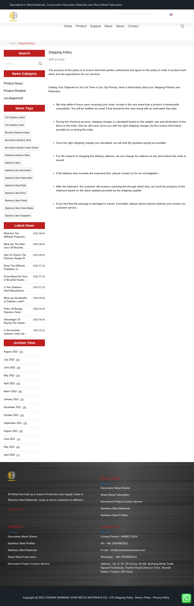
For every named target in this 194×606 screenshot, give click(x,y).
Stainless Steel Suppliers (18, 215)
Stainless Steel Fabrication (18, 178)
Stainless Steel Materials (115, 508)
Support (95, 26)
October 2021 (11, 415)
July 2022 (9, 359)
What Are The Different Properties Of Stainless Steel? (14, 235)
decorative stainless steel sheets (21, 147)
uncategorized (13, 98)
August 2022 (11, 351)
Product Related (15, 90)
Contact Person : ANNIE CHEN (119, 536)
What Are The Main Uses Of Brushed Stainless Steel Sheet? (14, 246)
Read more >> (16, 509)
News (108, 26)
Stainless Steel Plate (15, 185)
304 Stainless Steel (15, 117)
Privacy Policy (161, 597)
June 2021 (9, 438)
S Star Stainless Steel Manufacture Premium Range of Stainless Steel (14, 289)
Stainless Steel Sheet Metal (19, 208)
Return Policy (143, 597)
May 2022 (9, 375)
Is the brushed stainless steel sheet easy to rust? (15, 332)
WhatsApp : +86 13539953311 (119, 556)
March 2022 (10, 391)
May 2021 (9, 446)
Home (68, 26)
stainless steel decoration (18, 170)
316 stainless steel (14, 125)
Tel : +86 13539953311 (114, 543)
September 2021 (13, 423)
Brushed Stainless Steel (17, 132)
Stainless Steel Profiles (114, 515)
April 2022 (9, 383)
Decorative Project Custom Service (121, 501)
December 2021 (12, 407)
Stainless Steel (12, 163)
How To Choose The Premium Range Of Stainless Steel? (15, 257)
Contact (133, 26)
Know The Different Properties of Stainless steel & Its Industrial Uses (15, 267)
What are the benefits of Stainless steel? (15, 300)
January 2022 (11, 399)
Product (81, 26)
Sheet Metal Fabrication (115, 494)
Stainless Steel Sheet (16, 200)
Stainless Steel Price (15, 193)
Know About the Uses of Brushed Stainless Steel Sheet (15, 278)
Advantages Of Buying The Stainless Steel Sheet (15, 321)
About (120, 26)
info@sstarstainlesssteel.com (136, 13)
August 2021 (11, 431)
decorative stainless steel (18, 140)
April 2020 (9, 454)
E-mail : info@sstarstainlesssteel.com (123, 550)
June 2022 (9, 367)
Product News (13, 83)
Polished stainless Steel (17, 155)
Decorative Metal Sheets (115, 487)
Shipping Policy (124, 597)
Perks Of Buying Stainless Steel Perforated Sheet (13, 310)
